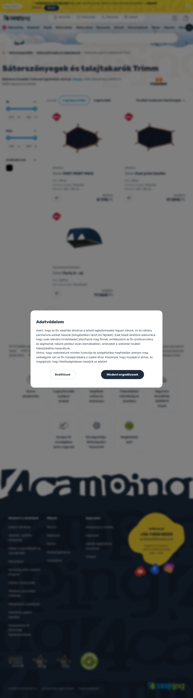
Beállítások (62, 374)
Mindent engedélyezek (122, 374)
